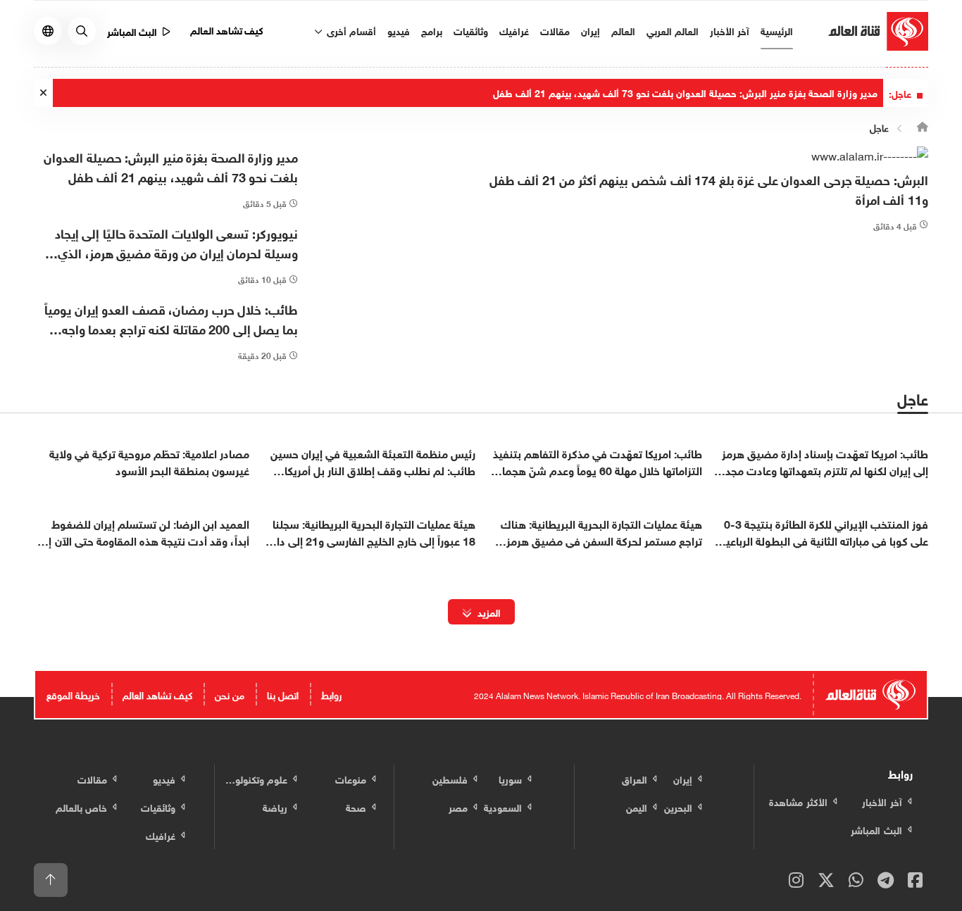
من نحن (229, 694)
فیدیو (398, 30)
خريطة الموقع (73, 694)
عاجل (879, 126)
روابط (331, 694)
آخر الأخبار (729, 30)
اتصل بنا (283, 694)
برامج (431, 30)
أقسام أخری (350, 30)
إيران (590, 30)
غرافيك (514, 30)
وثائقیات (471, 30)
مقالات (555, 30)
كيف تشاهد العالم (227, 29)
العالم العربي (672, 30)
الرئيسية (777, 30)
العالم (623, 30)
